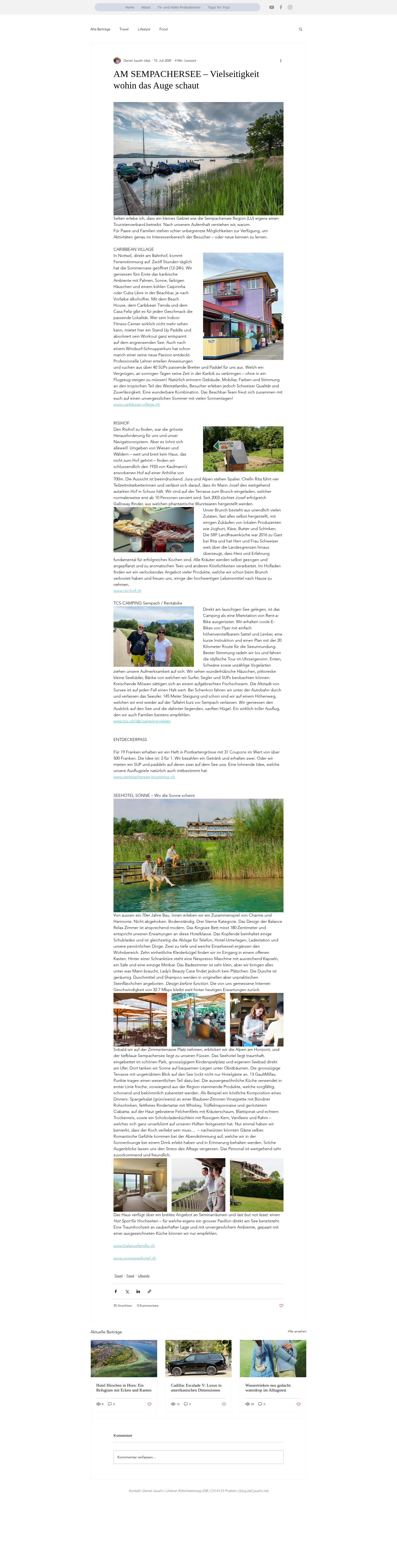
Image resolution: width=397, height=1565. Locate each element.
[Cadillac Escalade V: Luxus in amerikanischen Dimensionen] (198, 1358)
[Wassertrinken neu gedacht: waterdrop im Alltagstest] (273, 1358)
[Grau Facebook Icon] (281, 7)
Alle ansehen (297, 1331)
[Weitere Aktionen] (281, 60)
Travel (124, 29)
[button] (300, 29)
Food (163, 29)
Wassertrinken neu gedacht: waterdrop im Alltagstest (268, 1387)
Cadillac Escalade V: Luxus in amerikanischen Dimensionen (196, 1387)
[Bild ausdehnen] (140, 1019)
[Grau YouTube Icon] (272, 7)
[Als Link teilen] (149, 1291)
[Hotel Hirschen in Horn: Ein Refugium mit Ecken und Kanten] (124, 1358)
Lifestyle (144, 29)
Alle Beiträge (100, 29)
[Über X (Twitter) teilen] (127, 1291)
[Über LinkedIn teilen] (138, 1291)
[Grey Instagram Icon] (290, 7)
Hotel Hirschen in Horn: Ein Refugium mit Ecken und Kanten (123, 1387)
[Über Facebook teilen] (115, 1291)
